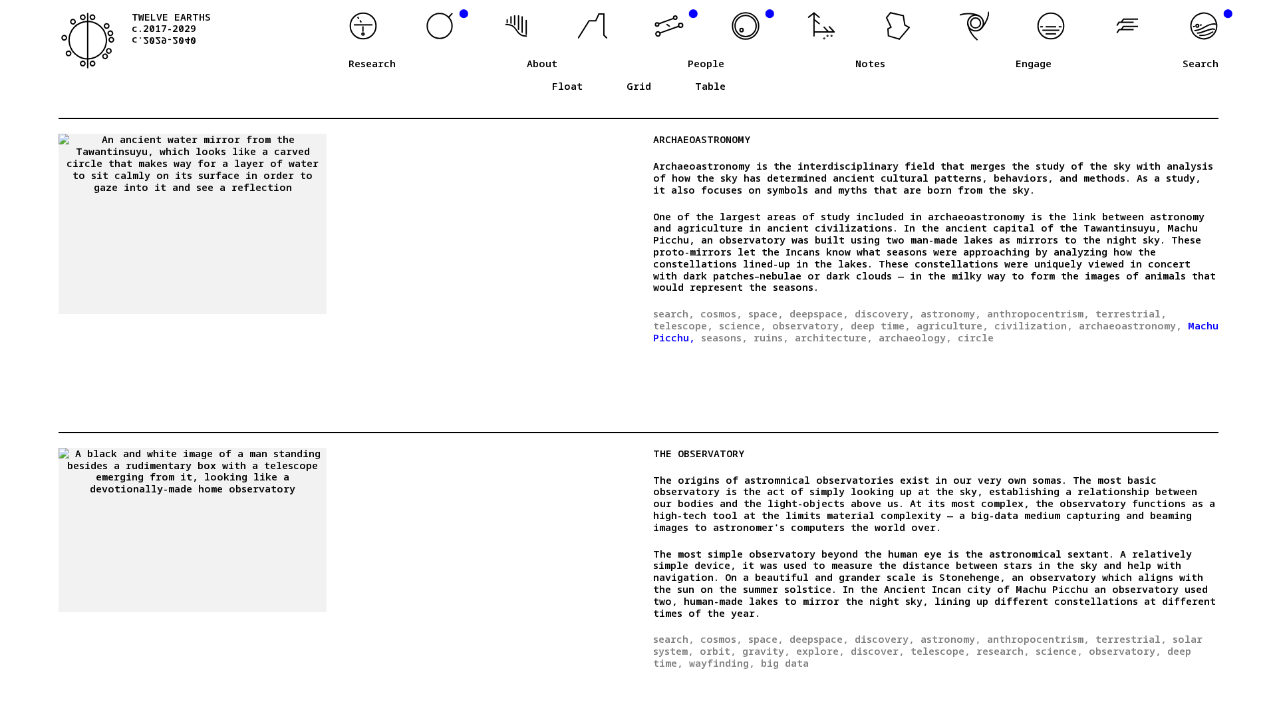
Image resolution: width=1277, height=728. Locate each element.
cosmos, (721, 313)
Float (567, 86)
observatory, (808, 325)
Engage (1034, 64)
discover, (878, 650)
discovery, (885, 313)
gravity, (766, 650)
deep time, (881, 325)
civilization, (1033, 325)
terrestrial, (1131, 313)
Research (372, 64)
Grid (639, 86)
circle (976, 337)
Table (710, 86)
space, (765, 313)
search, (673, 313)
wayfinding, (722, 662)
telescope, (683, 325)
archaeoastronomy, (1130, 325)
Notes (870, 64)
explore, (820, 650)
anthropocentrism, (1038, 313)
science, (742, 325)
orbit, (718, 650)
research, (1003, 650)
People (706, 64)
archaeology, (915, 337)
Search (1200, 64)
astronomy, (951, 313)
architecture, (834, 337)
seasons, (724, 337)
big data (785, 662)
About (542, 64)
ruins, (771, 337)
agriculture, (952, 325)
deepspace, (819, 313)
